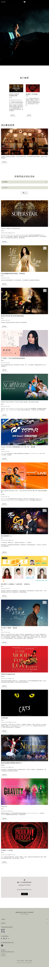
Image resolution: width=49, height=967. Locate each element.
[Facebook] (4, 938)
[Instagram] (1, 938)
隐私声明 (22, 960)
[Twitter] (8, 938)
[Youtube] (6, 938)
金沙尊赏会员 (21, 885)
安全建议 (26, 960)
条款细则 (30, 960)
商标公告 (18, 960)
